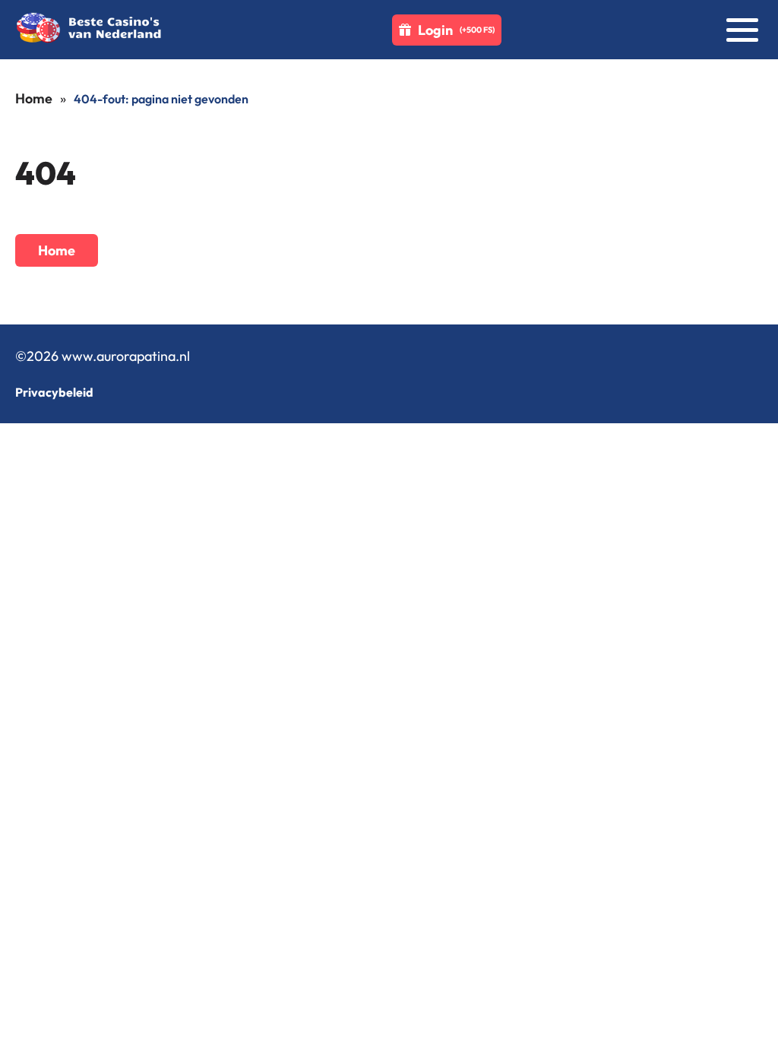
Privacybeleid (54, 392)
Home (33, 98)
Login (456, 30)
